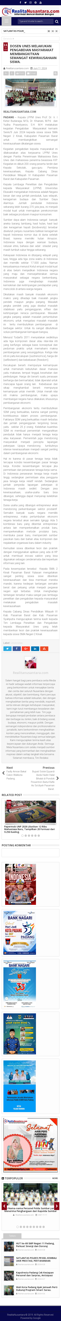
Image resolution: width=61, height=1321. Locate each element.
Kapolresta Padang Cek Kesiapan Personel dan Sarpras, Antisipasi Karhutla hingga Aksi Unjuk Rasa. (35, 1275)
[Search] (56, 21)
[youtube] (40, 2)
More (55, 1178)
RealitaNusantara (16, 1314)
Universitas (17, 642)
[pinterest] (35, 2)
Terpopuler (14, 1178)
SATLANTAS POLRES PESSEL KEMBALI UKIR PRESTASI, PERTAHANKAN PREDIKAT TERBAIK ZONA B (36, 1260)
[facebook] (20, 2)
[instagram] (30, 2)
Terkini (12, 1236)
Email (32, 73)
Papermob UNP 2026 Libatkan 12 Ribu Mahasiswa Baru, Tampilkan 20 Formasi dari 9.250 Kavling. (29, 829)
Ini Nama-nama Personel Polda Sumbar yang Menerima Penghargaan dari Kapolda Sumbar (30, 1210)
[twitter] (25, 2)
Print (21, 73)
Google (37, 1318)
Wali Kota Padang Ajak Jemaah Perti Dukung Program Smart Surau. (36, 1288)
